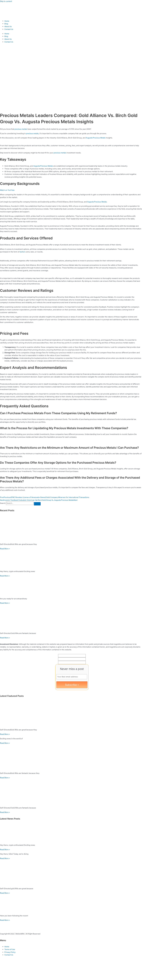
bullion (22, 252)
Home (6, 21)
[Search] (37, 503)
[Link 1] (13, 17)
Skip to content (6, 1)
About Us (8, 26)
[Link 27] (71, 586)
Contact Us (8, 29)
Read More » (5, 549)
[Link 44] (71, 903)
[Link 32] (71, 714)
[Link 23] (71, 528)
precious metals (21, 129)
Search (3, 503)
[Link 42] (71, 873)
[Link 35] (71, 757)
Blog (6, 24)
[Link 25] (71, 559)
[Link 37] (71, 792)
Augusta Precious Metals (96, 138)
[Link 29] (71, 617)
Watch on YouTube (7, 190)
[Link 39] (71, 833)
